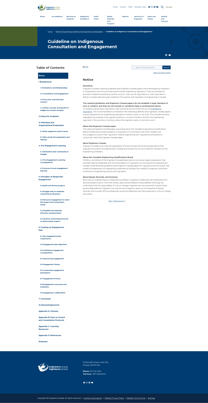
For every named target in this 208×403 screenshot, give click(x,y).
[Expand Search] (162, 7)
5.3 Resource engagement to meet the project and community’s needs (54, 202)
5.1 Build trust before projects (52, 186)
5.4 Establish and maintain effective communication (51, 212)
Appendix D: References (50, 335)
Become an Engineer (71, 18)
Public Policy (96, 18)
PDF (86, 67)
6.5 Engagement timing (50, 264)
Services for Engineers (139, 18)
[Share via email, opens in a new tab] (170, 55)
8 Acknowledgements (49, 305)
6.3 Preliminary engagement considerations (52, 251)
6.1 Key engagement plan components (50, 237)
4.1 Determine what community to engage (54, 153)
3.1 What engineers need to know (54, 131)
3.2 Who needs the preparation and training (55, 138)
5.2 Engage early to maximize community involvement (52, 192)
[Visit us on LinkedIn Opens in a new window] (154, 7)
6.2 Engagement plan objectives (53, 244)
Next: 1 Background (116, 201)
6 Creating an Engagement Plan (51, 228)
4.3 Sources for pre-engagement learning (54, 169)
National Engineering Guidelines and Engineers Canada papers (79, 32)
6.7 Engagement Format (50, 279)
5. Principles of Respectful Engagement (51, 178)
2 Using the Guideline (49, 116)
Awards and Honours (164, 19)
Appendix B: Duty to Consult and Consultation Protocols (52, 318)
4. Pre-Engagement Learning (52, 146)
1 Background (45, 82)
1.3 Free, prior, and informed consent (51, 101)
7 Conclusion (45, 299)
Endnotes (43, 342)
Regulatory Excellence (84, 18)
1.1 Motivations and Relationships (53, 88)
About (42, 16)
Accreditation (57, 16)
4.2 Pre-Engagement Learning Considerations (52, 161)
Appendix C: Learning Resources (49, 327)
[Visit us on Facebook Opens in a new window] (149, 7)
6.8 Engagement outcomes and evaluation (53, 285)
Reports (125, 16)
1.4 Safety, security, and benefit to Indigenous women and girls (54, 109)
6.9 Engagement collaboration (52, 293)
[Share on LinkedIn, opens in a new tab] (166, 55)
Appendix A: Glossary (48, 311)
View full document (162, 73)
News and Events (152, 18)
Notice (42, 76)
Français (169, 7)
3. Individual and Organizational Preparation (51, 124)
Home (50, 32)
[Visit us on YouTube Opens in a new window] (157, 7)
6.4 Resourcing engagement (52, 259)
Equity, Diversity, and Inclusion (111, 20)
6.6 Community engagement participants (52, 271)
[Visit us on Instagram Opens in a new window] (152, 7)
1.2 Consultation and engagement (54, 94)
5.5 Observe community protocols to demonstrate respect (54, 220)
